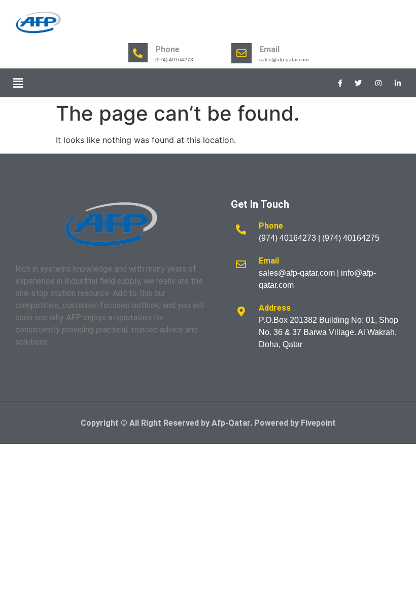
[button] (17, 82)
